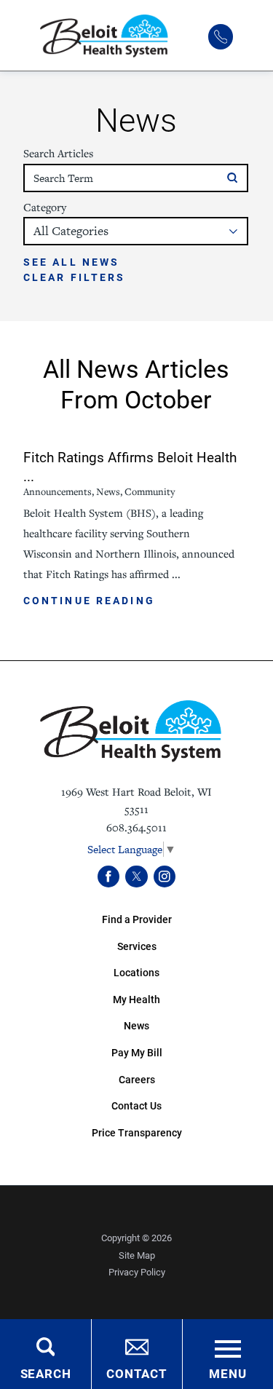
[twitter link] (136, 877)
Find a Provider (137, 919)
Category (44, 207)
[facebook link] (109, 877)
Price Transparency (137, 1132)
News (136, 1025)
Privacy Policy (136, 1271)
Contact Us (136, 1105)
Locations (136, 972)
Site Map (137, 1255)
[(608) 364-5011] (220, 36)
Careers (137, 1079)
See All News (71, 262)
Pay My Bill (136, 1052)
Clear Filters (74, 277)
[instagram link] (165, 877)
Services (137, 946)
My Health (136, 999)
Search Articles (58, 153)
